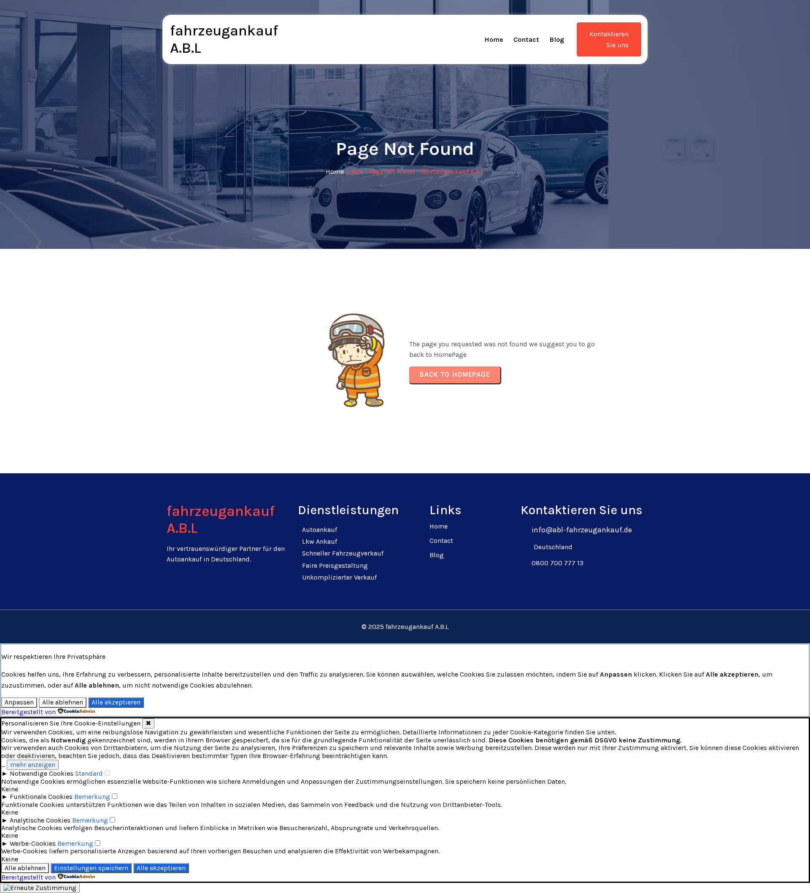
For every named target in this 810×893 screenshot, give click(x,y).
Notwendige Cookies (41, 773)
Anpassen (19, 702)
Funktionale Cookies (41, 797)
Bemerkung (92, 797)
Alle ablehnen (62, 702)
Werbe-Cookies (33, 843)
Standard (89, 773)
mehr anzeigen (32, 765)
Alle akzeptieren (116, 702)
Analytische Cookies (40, 820)
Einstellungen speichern (91, 868)
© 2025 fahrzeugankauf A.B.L (405, 627)
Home (335, 171)
